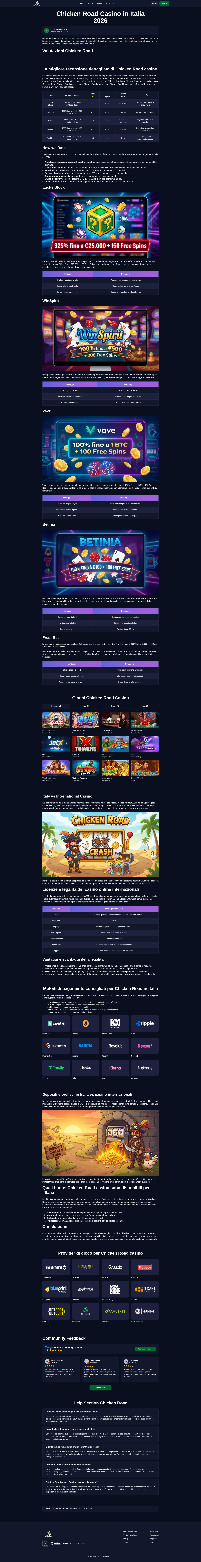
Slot (143, 706)
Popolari (54, 706)
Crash (113, 706)
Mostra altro (100, 1388)
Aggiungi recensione (145, 1349)
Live (84, 706)
